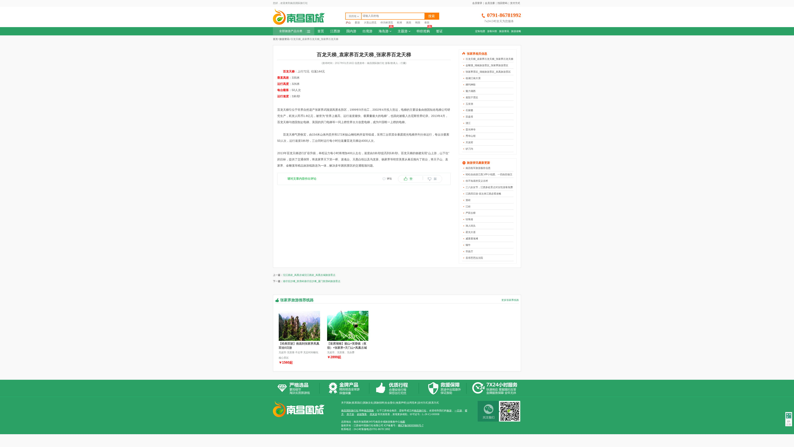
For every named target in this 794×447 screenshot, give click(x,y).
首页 (320, 31)
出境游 (367, 31)
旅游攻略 (516, 31)
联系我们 (357, 402)
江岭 (468, 206)
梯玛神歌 (471, 84)
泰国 (426, 22)
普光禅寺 (471, 129)
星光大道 (471, 232)
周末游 (373, 414)
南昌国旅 (369, 410)
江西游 (335, 31)
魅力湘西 (471, 91)
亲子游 (350, 414)
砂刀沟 (469, 148)
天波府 (469, 142)
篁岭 (468, 200)
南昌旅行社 (420, 410)
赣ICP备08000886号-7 (410, 425)
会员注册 (490, 3)
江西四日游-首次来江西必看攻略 (483, 193)
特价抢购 (424, 30)
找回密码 (502, 3)
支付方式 (515, 3)
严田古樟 (471, 212)
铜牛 (468, 245)
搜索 (431, 16)
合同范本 (412, 402)
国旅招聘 (379, 402)
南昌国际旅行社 (350, 410)
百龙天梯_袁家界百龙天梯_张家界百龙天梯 (489, 59)
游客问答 (492, 31)
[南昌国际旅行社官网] (299, 24)
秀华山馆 (471, 136)
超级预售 (362, 414)
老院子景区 (472, 97)
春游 (449, 410)
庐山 (348, 22)
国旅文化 (368, 402)
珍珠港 (469, 219)
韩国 (417, 22)
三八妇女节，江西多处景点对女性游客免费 (489, 187)
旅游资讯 (504, 31)
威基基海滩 (472, 238)
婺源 (357, 22)
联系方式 (434, 402)
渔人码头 (471, 225)
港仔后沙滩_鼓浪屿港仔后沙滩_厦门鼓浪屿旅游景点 (311, 281)
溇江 (468, 123)
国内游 (351, 31)
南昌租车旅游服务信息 (478, 168)
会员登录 (477, 3)
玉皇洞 (469, 103)
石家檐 (469, 110)
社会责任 (390, 402)
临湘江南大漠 (473, 78)
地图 (402, 421)
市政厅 (469, 251)
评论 (389, 178)
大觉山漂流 (370, 22)
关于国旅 (346, 402)
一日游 (458, 410)
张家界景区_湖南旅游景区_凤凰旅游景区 (488, 71)
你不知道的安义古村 (477, 180)
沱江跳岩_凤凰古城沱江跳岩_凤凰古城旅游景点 (309, 275)
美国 (408, 22)
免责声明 (401, 402)
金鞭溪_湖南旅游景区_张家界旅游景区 (487, 65)
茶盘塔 (469, 116)
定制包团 (480, 31)
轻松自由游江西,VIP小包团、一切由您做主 (489, 174)
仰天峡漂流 (386, 22)
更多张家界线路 (510, 300)
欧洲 (399, 22)
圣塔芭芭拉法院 (474, 257)
